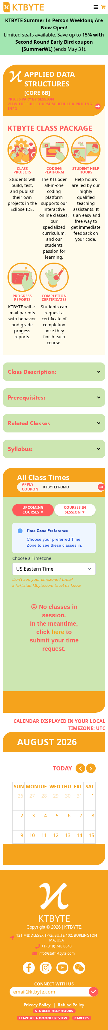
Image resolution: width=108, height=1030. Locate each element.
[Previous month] (80, 768)
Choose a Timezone (31, 558)
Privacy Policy (37, 1005)
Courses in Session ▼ (75, 510)
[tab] (33, 510)
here (58, 632)
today (62, 768)
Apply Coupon (30, 487)
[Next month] (91, 768)
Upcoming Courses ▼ (33, 510)
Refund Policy (71, 1005)
